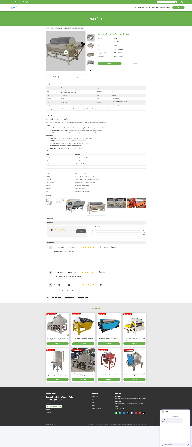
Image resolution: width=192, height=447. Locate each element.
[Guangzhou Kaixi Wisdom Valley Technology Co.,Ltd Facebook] (124, 413)
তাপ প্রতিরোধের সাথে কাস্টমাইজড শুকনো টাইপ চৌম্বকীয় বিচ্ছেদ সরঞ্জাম (109, 375)
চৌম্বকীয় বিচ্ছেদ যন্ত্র (58, 28)
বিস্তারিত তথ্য (56, 77)
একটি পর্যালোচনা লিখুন (81, 231)
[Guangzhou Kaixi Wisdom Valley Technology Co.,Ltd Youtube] (139, 413)
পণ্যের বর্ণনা (78, 77)
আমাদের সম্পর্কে (141, 7)
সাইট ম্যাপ (54, 424)
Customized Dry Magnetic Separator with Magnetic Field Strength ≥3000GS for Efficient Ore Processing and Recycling (134, 339)
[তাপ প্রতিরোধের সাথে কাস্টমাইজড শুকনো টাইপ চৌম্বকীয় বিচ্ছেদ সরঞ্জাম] (109, 360)
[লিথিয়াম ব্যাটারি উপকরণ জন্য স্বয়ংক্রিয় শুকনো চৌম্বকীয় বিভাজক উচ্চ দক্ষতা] (134, 360)
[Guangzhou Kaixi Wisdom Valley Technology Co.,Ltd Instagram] (131, 413)
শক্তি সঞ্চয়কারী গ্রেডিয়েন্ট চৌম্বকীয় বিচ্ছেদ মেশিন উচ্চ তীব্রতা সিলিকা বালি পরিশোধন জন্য (57, 339)
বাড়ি (135, 7)
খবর (149, 7)
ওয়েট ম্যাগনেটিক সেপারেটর (83, 297)
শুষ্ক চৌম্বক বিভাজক (56, 297)
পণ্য (147, 7)
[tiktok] (143, 413)
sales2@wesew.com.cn (55, 406)
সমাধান (153, 7)
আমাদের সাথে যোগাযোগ (165, 7)
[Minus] (188, 412)
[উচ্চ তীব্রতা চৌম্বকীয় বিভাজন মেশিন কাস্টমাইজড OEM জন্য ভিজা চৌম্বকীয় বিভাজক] (83, 360)
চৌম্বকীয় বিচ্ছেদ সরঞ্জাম (69, 297)
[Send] (188, 444)
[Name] (175, 2)
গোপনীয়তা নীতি (48, 424)
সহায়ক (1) (104, 284)
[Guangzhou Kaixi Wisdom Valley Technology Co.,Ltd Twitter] (128, 413)
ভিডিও (157, 7)
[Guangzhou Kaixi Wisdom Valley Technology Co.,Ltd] (16, 7)
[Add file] (162, 444)
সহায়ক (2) (103, 272)
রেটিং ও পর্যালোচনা (100, 77)
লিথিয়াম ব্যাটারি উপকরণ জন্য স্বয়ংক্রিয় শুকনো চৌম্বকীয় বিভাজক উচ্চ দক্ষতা (134, 375)
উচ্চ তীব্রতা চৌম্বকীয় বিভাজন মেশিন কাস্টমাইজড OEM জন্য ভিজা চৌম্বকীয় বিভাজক (83, 375)
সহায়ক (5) (115, 247)
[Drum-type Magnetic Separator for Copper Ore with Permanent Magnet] (66, 51)
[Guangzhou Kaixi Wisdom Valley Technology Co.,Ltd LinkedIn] (135, 413)
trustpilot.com (105, 247)
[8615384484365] (116, 413)
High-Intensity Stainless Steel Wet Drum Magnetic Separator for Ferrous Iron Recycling (108, 339)
